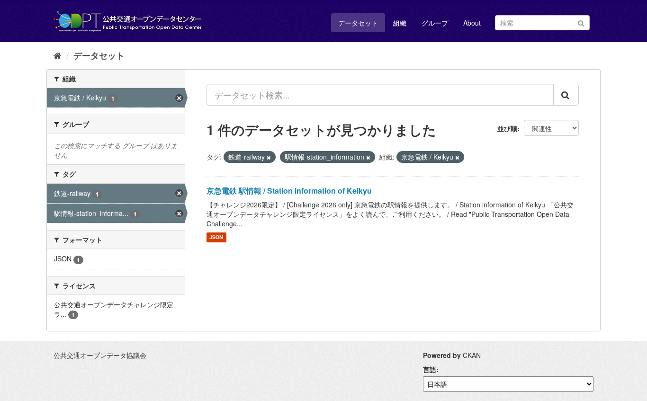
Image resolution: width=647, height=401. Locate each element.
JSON (216, 237)
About (472, 22)
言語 (429, 369)
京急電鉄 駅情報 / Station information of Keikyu (289, 190)
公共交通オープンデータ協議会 (100, 355)
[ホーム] (58, 55)
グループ (435, 22)
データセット (358, 22)
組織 (399, 22)
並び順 (507, 128)
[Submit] (581, 22)
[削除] (269, 157)
